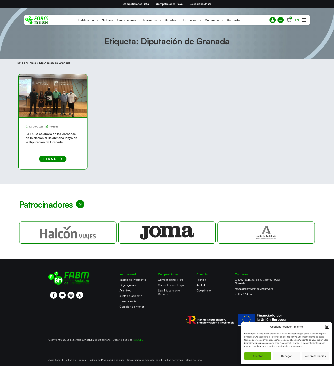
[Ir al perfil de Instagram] (70, 295)
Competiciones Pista (136, 4)
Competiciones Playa (169, 4)
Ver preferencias (315, 356)
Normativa (150, 20)
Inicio (32, 62)
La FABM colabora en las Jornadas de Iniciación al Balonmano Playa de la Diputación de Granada (51, 138)
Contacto (233, 20)
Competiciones (126, 20)
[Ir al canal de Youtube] (62, 295)
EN (297, 20)
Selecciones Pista (201, 4)
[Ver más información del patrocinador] (68, 232)
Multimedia (212, 20)
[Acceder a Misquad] (272, 20)
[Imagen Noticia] (53, 95)
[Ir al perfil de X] (79, 295)
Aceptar (258, 356)
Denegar (286, 356)
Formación (190, 20)
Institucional (86, 20)
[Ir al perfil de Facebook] (53, 295)
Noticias (107, 20)
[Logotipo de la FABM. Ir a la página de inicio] (36, 20)
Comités (170, 20)
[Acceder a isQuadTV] (280, 20)
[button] (327, 326)
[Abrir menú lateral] (304, 20)
